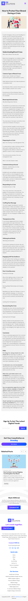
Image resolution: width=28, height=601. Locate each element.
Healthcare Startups (14, 574)
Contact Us (14, 563)
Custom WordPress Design (14, 584)
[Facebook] (10, 548)
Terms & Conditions (14, 565)
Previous (22, 451)
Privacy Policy (14, 567)
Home (14, 555)
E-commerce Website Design (14, 588)
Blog (14, 559)
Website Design (14, 582)
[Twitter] (18, 548)
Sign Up (23, 428)
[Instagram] (13, 548)
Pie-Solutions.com (18, 596)
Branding (6, 483)
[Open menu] (25, 3)
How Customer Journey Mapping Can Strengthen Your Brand (12, 472)
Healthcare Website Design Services (14, 576)
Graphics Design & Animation (14, 590)
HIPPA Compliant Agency (14, 578)
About (14, 557)
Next (25, 451)
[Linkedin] (15, 548)
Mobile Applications (14, 586)
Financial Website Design (14, 580)
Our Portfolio (14, 561)
